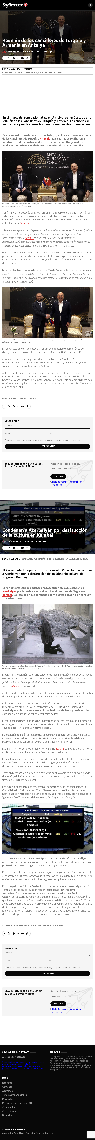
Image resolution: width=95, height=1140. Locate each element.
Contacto (7, 1087)
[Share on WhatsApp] (13, 58)
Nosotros (7, 1083)
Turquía (32, 398)
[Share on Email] (22, 58)
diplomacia (20, 398)
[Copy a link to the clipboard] (27, 58)
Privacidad (7, 1099)
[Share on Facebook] (5, 58)
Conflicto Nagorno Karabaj (31, 926)
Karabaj (7, 595)
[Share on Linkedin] (18, 58)
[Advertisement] (47, 92)
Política (35, 52)
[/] (90, 5)
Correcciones (9, 1111)
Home (5, 69)
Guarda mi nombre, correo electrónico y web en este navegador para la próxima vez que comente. (44, 440)
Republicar (7, 1115)
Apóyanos (7, 1091)
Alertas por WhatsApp (13, 1057)
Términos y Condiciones (14, 1095)
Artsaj (30, 541)
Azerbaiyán (9, 591)
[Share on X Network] (9, 58)
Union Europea (55, 926)
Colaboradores (9, 1107)
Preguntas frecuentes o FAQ (17, 1103)
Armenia (25, 52)
